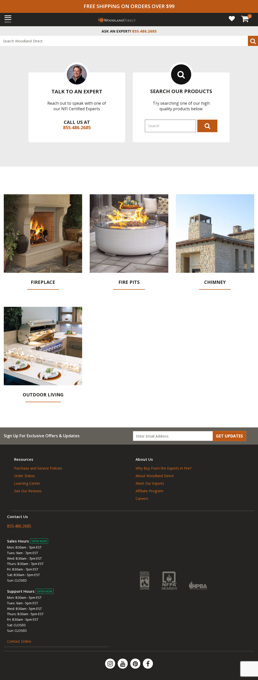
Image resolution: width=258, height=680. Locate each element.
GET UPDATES (229, 436)
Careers (142, 498)
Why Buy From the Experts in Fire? (163, 468)
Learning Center (27, 483)
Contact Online (19, 641)
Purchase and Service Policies (38, 468)
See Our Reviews (28, 490)
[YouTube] (123, 664)
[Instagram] (111, 664)
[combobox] (129, 41)
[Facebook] (148, 664)
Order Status (24, 475)
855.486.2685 (77, 127)
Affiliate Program (149, 490)
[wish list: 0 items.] (232, 18)
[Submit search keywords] (253, 41)
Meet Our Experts (150, 483)
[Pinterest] (136, 664)
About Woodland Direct (155, 475)
